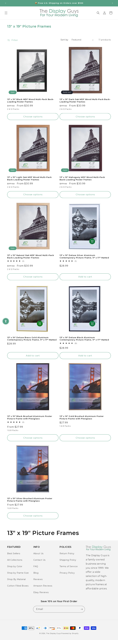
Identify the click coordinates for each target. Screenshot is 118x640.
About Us (38, 553)
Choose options (32, 116)
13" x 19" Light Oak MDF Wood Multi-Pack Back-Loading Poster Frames (29, 178)
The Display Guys (53, 633)
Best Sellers (13, 553)
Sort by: (65, 39)
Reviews (37, 579)
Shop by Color (14, 566)
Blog (35, 573)
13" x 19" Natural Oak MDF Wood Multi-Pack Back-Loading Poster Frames (30, 256)
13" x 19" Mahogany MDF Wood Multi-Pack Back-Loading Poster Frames (82, 178)
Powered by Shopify (70, 633)
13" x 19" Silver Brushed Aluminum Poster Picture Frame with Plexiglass (29, 499)
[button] (6, 13)
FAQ (35, 566)
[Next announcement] (112, 3)
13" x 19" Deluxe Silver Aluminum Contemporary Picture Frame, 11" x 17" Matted (84, 256)
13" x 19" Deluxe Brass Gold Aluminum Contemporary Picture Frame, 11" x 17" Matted (32, 338)
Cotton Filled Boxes (17, 585)
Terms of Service (69, 566)
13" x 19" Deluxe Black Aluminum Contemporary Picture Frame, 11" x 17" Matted (84, 338)
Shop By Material (16, 579)
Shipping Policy (68, 560)
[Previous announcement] (5, 3)
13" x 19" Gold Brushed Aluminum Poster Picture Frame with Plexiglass (82, 417)
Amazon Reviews (42, 585)
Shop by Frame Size (18, 573)
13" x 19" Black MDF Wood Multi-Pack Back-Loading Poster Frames (30, 100)
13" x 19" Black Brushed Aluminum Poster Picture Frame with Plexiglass (29, 417)
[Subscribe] (81, 609)
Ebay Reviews (40, 592)
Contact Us (39, 560)
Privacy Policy (67, 573)
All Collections (14, 560)
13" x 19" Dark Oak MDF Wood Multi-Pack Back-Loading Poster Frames (85, 100)
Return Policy (67, 553)
